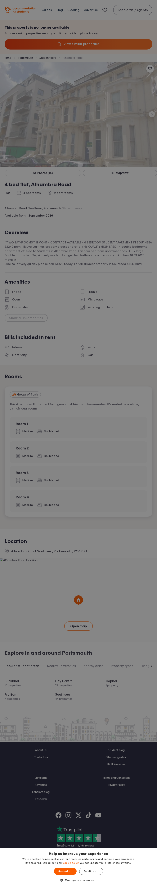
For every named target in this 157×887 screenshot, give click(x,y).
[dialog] (78, 867)
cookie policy (71, 863)
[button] (78, 880)
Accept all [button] (65, 871)
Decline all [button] (91, 871)
